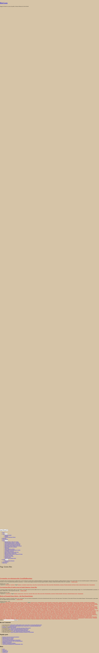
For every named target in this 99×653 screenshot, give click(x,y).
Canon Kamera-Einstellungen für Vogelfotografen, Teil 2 (12, 644)
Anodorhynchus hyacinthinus (89, 602)
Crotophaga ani (46, 607)
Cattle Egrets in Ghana (9, 555)
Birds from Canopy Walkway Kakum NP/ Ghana (13, 554)
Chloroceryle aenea (70, 606)
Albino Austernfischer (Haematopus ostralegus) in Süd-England (22, 632)
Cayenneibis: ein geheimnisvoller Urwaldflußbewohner (16, 578)
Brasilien (19, 584)
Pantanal (63, 612)
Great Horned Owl (28, 609)
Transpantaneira (92, 584)
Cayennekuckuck (27, 606)
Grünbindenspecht (91, 609)
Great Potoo (35, 609)
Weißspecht (13, 618)
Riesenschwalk (53, 614)
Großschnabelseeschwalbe (82, 609)
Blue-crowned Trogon (86, 604)
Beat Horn (4, 626)
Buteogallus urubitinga (77, 605)
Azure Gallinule (70, 603)
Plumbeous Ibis (64, 613)
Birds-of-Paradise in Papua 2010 (10, 553)
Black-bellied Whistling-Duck (91, 603)
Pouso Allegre (11, 614)
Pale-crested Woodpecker (57, 612)
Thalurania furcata (23, 617)
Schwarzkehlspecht (11, 616)
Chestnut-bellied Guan (63, 606)
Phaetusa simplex (8, 613)
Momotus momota (58, 611)
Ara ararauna (12, 603)
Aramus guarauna (30, 603)
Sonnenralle (54, 616)
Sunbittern (17, 617)
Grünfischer (2, 610)
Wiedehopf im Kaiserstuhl (7, 642)
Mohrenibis (53, 611)
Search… (1, 619)
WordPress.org (5, 652)
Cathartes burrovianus (14, 606)
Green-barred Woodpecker (63, 609)
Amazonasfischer (70, 602)
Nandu (5, 612)
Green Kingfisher (55, 609)
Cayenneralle (32, 606)
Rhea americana (43, 614)
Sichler (77, 584)
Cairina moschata (91, 605)
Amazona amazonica (62, 602)
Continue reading (74, 581)
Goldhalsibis (9, 609)
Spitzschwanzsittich (81, 616)
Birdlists (3, 559)
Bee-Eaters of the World (9, 556)
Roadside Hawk (75, 614)
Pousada (1, 614)
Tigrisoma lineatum (47, 617)
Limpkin (94, 610)
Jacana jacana (71, 610)
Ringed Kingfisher (59, 614)
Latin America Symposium (22, 602)
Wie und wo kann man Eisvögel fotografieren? (10, 636)
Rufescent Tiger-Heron (38, 615)
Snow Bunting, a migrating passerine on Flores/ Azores (19, 629)
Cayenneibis (23, 584)
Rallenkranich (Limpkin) (25, 614)
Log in (3, 648)
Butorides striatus (84, 605)
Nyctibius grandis (18, 612)
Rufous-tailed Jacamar (47, 615)
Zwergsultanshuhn (74, 618)
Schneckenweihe (75, 615)
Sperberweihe (69, 616)
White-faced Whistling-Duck (36, 618)
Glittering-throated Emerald (84, 608)
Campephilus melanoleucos (5, 606)
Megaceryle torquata (28, 611)
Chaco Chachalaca (50, 606)
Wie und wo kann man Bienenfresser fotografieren (11, 640)
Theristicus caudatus (39, 617)
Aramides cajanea (23, 603)
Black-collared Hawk (4, 604)
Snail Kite (38, 616)
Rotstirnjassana (31, 615)
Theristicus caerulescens (31, 617)
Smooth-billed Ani (32, 616)
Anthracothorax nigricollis (4, 603)
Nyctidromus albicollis (26, 612)
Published (6, 536)
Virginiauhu (95, 617)
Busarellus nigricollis (52, 605)
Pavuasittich (72, 612)
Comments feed (5, 651)
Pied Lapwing (45, 613)
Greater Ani (40, 609)
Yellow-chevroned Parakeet (66, 618)
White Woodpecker (19, 618)
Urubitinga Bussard (66, 617)
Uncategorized (8, 593)
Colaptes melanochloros (4, 607)
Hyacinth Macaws (45, 610)
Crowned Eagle (59, 607)
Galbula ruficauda (37, 608)
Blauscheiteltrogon (51, 604)
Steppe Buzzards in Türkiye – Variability (12, 542)
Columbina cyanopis (13, 607)
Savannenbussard (61, 615)
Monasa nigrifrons (65, 611)
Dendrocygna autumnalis (70, 607)
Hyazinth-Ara (51, 610)
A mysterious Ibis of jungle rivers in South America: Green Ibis (18, 587)
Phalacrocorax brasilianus (16, 613)
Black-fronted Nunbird (12, 604)
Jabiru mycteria (66, 610)
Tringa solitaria (53, 617)
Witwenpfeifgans (45, 618)
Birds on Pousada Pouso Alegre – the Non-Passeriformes (16, 596)
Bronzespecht (17, 605)
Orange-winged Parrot (42, 612)
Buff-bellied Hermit (37, 605)
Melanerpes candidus (36, 611)
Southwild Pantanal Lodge (84, 584)
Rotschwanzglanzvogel (24, 615)
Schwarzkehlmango (3, 616)
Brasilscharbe (12, 605)
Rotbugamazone (3, 615)
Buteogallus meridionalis (67, 605)
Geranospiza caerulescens (58, 608)
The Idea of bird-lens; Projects (10, 537)
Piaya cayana (32, 613)
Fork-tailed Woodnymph (29, 608)
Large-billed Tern (78, 610)
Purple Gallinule (17, 614)
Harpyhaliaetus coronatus (30, 610)
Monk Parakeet (77, 611)
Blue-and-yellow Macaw (59, 604)
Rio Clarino (69, 614)
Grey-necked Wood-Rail (73, 609)
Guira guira (12, 610)
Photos (3, 540)
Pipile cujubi (58, 613)
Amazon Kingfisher (48, 602)
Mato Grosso (43, 584)
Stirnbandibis (94, 616)
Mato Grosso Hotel (49, 584)
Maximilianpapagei (20, 611)
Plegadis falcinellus (67, 584)
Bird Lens (4, 3)
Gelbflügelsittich (44, 608)
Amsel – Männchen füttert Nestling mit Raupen (19, 630)
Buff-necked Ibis (44, 605)
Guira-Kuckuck (18, 610)
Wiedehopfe (7, 547)
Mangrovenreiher (8, 611)
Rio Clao (65, 614)
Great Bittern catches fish (9, 551)
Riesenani (48, 614)
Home (3, 532)
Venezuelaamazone (80, 617)
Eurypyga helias (7, 608)
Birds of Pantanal (9, 602)
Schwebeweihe (25, 616)
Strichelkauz (8, 617)
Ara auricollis (17, 603)
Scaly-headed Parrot (68, 615)
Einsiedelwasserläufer (93, 607)
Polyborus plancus (76, 613)
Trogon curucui (59, 617)
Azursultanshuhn (77, 603)
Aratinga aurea (50, 603)
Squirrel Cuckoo (89, 616)
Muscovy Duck (88, 611)
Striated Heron (2, 617)
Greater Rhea (44, 609)
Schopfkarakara (81, 615)
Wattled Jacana (2, 618)
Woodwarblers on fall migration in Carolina (12, 550)
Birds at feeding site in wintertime (11, 546)
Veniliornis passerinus (88, 617)
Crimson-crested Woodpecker (38, 607)
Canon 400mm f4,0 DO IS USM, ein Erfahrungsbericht (12, 641)
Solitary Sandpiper (48, 616)
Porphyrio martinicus (92, 613)
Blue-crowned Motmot (69, 604)
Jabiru (62, 610)
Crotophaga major (53, 607)
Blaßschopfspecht (28, 604)
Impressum (4, 538)
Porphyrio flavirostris (84, 613)
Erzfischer (2, 608)
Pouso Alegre (5, 614)
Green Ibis (39, 584)
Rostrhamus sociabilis (82, 614)
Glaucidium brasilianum (74, 608)
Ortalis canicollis (49, 612)
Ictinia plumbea (57, 610)
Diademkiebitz (86, 607)
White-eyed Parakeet (27, 618)
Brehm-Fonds (14, 602)
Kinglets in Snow (8, 557)
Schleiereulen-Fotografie (11, 626)
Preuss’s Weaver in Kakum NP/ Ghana (12, 552)
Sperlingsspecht (75, 616)
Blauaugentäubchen (36, 604)
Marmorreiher (14, 611)
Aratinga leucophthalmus (57, 603)
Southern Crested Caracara (61, 616)
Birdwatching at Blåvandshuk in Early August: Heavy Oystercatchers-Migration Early (26, 624)
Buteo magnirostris (59, 605)
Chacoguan (56, 606)
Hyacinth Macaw (39, 610)
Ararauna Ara (36, 603)
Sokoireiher (42, 616)
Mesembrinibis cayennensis (59, 584)
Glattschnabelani (66, 608)
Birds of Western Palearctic (9, 560)
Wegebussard (8, 618)
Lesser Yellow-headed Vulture (87, 610)
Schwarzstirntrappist (18, 616)
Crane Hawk (19, 607)
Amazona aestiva (55, 602)
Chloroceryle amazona (79, 606)
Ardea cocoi (65, 603)
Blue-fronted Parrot (5, 605)
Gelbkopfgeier (50, 608)
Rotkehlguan (8, 615)
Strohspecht (13, 617)
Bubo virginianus (30, 605)
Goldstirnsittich (15, 609)
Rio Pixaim (74, 584)
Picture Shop (4, 562)
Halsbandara (23, 610)
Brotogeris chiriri (24, 605)
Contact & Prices (5, 561)
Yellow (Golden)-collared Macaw (55, 618)
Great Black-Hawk (21, 609)
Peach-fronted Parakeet (79, 612)
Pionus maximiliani (52, 613)
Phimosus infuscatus (25, 613)
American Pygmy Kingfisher (78, 602)
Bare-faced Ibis (83, 603)
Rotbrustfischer (89, 614)
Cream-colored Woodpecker (27, 607)
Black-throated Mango (21, 604)
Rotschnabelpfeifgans (15, 615)
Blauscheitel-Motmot (44, 604)
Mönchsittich (71, 611)
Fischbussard (22, 608)
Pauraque (67, 612)
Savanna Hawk (54, 615)
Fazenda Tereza (29, 584)
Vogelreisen (12, 584)
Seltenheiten (8, 584)
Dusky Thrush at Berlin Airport (10, 558)
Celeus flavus (38, 606)
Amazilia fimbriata (40, 602)
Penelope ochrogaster (87, 612)
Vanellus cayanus (73, 617)
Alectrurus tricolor (33, 602)
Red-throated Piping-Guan (35, 614)
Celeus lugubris (44, 606)
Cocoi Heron (95, 606)
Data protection (5, 539)
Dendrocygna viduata (79, 607)
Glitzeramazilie (91, 608)
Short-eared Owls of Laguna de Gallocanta (12, 544)
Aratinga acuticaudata (43, 603)
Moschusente (82, 611)
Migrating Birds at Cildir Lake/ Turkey (12, 541)
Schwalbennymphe (88, 615)
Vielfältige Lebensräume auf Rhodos (9, 643)
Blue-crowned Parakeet (77, 604)
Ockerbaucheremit (34, 612)
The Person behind (8, 535)
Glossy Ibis (35, 584)
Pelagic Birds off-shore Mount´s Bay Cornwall (13, 545)
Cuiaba (64, 607)
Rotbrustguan (94, 614)
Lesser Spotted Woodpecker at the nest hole (12, 543)
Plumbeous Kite (70, 613)
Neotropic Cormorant (11, 612)
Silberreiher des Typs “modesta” (8, 637)
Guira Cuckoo (7, 610)
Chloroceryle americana (87, 606)
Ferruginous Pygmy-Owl (14, 608)
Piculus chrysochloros (39, 613)
